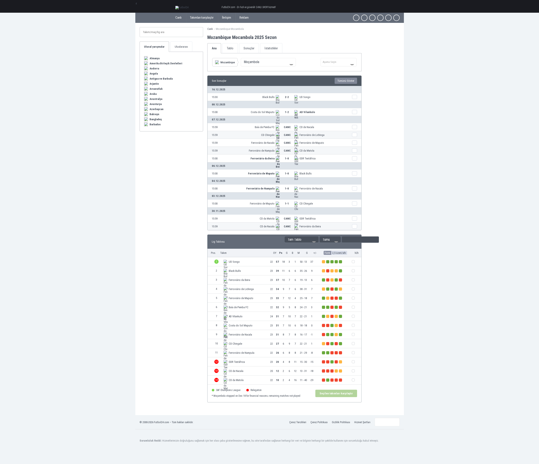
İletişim (226, 17)
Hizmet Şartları (362, 422)
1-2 (287, 112)
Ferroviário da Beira (262, 158)
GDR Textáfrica (307, 158)
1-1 (287, 203)
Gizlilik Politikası (341, 422)
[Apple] (380, 18)
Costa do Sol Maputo (262, 112)
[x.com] (364, 18)
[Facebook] (356, 18)
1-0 (287, 158)
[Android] (388, 18)
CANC (287, 127)
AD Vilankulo (307, 112)
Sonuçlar (249, 48)
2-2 (287, 97)
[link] (284, 97)
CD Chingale (267, 135)
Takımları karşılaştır (201, 17)
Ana (214, 48)
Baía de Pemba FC (264, 127)
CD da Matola (306, 150)
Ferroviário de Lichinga (311, 135)
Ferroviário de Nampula (261, 150)
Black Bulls (268, 97)
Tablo (230, 48)
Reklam (244, 17)
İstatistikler (271, 48)
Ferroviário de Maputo (311, 142)
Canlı (178, 17)
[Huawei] (396, 18)
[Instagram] (372, 18)
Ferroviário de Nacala (262, 142)
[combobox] (268, 62)
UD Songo (304, 97)
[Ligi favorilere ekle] (280, 37)
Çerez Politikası (319, 422)
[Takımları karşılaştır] (354, 97)
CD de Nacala (306, 127)
